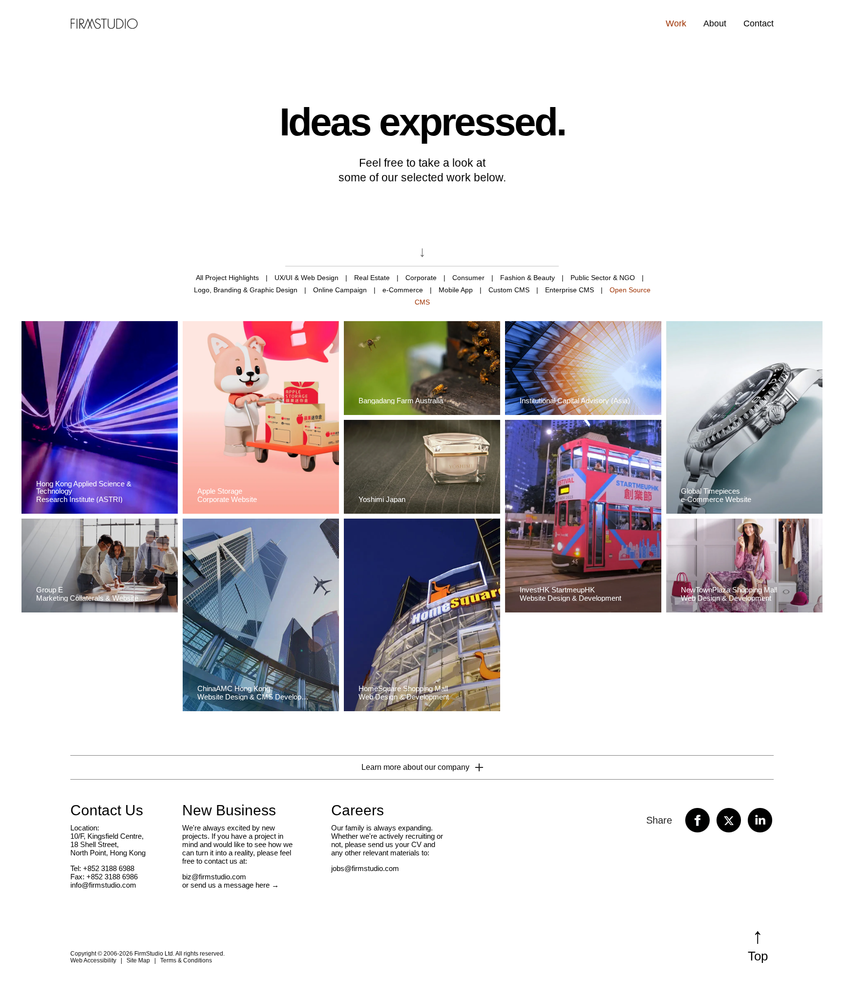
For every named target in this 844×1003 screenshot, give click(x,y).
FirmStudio (104, 23)
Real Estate (372, 278)
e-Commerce (402, 290)
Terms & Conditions (186, 960)
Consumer (468, 278)
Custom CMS (508, 290)
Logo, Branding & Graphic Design (245, 290)
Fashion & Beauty (527, 278)
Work (676, 23)
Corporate (421, 278)
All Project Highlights (227, 278)
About (714, 23)
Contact (758, 23)
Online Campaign (340, 290)
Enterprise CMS (569, 290)
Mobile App (456, 290)
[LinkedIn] (760, 820)
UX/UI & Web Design (306, 278)
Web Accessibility (93, 960)
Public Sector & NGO (602, 278)
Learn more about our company (415, 767)
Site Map (138, 960)
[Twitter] (729, 820)
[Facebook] (697, 820)
